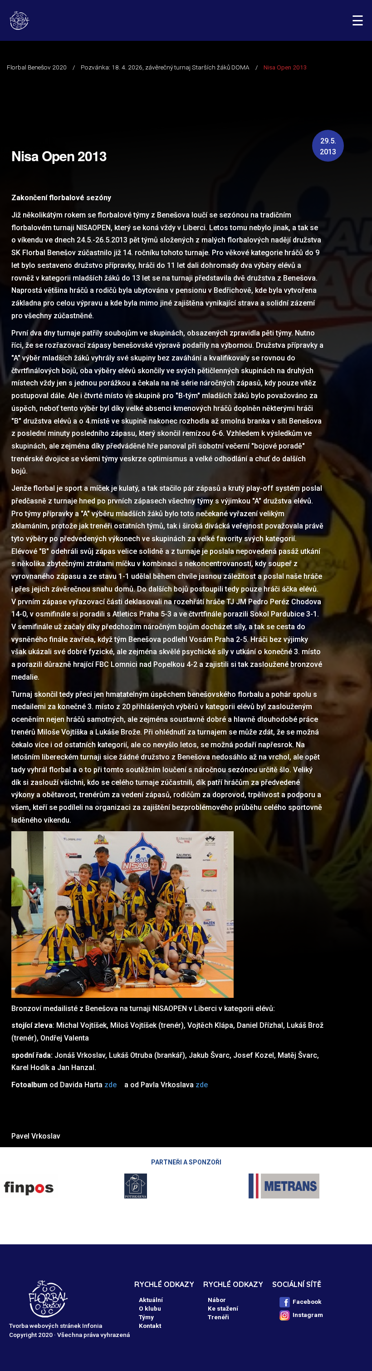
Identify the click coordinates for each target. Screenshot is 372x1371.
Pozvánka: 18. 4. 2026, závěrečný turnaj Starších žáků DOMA (165, 67)
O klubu (150, 1308)
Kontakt (150, 1325)
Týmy (146, 1317)
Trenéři (218, 1317)
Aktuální (151, 1299)
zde (110, 1084)
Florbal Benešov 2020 (37, 67)
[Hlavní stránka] (19, 20)
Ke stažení (223, 1308)
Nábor (217, 1299)
